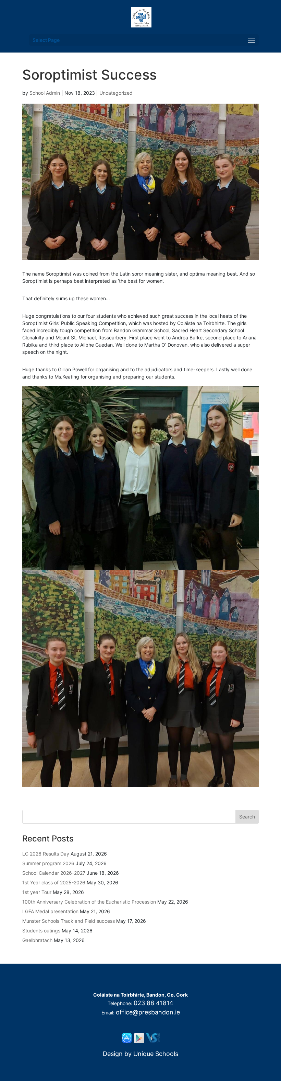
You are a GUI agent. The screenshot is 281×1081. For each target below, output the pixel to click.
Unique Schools (155, 1053)
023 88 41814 (153, 1003)
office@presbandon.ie (148, 1012)
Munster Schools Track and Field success (68, 921)
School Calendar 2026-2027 (53, 873)
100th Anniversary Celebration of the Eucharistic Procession (89, 902)
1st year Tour (36, 892)
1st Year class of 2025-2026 (53, 882)
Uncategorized (116, 93)
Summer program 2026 (48, 863)
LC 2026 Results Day (45, 854)
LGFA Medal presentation (50, 911)
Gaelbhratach (37, 940)
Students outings (41, 930)
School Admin (44, 93)
